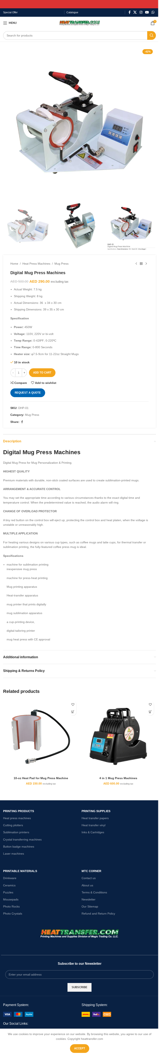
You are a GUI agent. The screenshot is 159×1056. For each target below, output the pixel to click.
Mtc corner (91, 871)
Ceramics (9, 885)
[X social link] (135, 12)
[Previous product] (136, 263)
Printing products (18, 811)
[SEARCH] (151, 35)
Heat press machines (17, 818)
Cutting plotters (13, 825)
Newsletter (88, 899)
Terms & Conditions (94, 892)
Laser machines (13, 853)
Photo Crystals (12, 913)
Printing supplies (96, 811)
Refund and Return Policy (98, 913)
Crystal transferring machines (22, 839)
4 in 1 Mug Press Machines (118, 778)
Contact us (89, 878)
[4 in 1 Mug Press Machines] (118, 736)
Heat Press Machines (36, 263)
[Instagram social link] (141, 12)
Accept (79, 1048)
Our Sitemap (90, 906)
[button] (72, 711)
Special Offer (10, 12)
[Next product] (146, 263)
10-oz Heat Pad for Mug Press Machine (41, 778)
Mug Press (61, 263)
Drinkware (9, 878)
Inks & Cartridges (93, 832)
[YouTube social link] (147, 12)
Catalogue (72, 12)
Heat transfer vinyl (93, 825)
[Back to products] (141, 263)
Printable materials (20, 871)
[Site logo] (79, 22)
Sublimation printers (16, 832)
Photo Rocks (11, 906)
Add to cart (42, 372)
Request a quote (28, 392)
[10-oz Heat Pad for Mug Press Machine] (40, 736)
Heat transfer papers (95, 818)
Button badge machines (18, 846)
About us (87, 885)
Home (14, 263)
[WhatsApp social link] (153, 12)
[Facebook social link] (129, 12)
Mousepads (10, 899)
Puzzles (8, 892)
